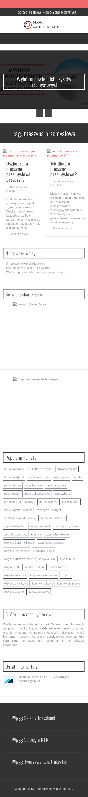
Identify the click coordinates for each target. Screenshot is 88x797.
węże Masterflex (15, 526)
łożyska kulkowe (43, 550)
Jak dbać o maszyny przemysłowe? (63, 169)
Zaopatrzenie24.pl (47, 788)
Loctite (77, 477)
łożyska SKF (12, 567)
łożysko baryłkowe (16, 583)
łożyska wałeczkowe (43, 575)
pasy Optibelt (12, 493)
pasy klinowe (33, 485)
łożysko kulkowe (42, 583)
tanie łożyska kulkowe (18, 510)
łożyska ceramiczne (51, 542)
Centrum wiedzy (18, 233)
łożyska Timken (34, 567)
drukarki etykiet (14, 477)
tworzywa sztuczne (52, 518)
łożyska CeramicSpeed (19, 542)
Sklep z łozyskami (39, 717)
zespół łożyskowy (15, 534)
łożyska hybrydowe (16, 550)
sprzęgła (10, 501)
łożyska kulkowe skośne (19, 559)
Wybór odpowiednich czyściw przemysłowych (44, 82)
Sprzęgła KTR (36, 739)
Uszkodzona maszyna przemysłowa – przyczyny (20, 171)
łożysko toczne (14, 591)
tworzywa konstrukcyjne (20, 518)
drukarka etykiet (66, 469)
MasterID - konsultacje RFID (35, 677)
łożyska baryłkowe (57, 534)
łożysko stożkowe (68, 583)
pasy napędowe (56, 485)
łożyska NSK (47, 559)
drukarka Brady (14, 469)
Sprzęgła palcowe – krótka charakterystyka (47, 12)
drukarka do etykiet (40, 469)
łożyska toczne (57, 567)
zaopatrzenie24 (39, 526)
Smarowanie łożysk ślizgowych (26, 263)
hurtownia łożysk (39, 477)
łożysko (66, 575)
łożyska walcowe (15, 575)
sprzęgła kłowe (48, 501)
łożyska (36, 534)
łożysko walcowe (39, 591)
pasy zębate (62, 493)
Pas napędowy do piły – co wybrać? (29, 267)
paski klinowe (12, 485)
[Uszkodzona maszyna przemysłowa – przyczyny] (22, 153)
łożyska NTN (67, 559)
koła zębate (61, 477)
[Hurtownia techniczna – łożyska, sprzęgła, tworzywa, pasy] (44, 24)
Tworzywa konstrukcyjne (45, 761)
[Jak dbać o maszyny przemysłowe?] (66, 153)
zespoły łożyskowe (66, 526)
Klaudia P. (11, 190)
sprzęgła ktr (27, 501)
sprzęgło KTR (70, 501)
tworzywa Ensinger (48, 510)
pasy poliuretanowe (38, 493)
